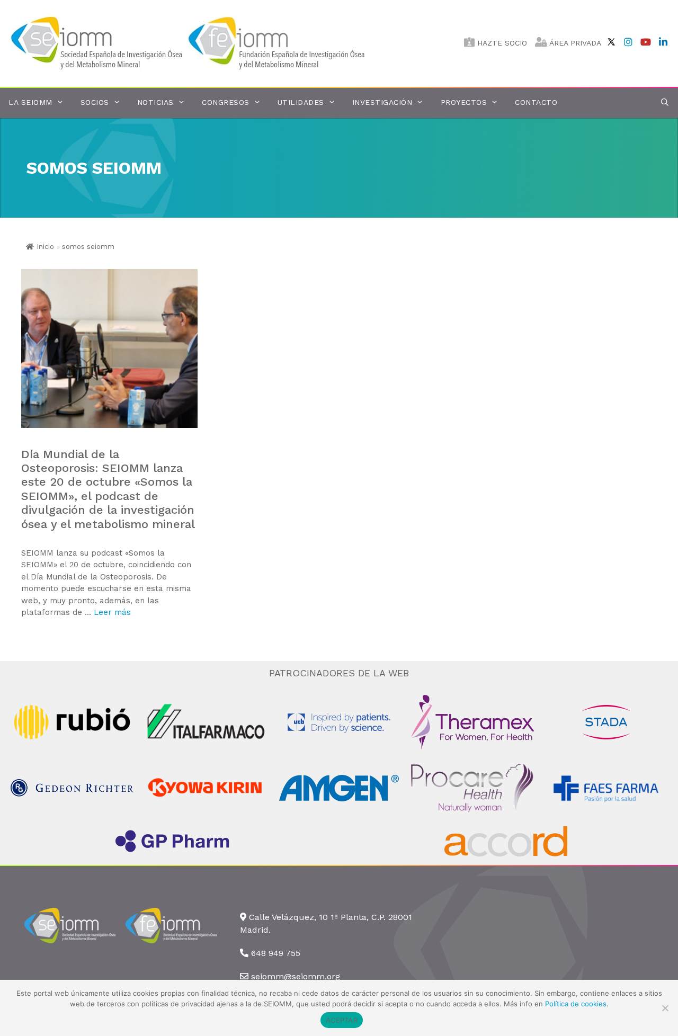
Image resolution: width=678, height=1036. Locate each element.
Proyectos (464, 102)
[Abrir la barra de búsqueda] (665, 102)
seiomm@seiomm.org (295, 976)
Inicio (45, 247)
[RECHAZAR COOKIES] (664, 1008)
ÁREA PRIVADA (574, 43)
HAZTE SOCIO (501, 43)
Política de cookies (575, 1003)
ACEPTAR (342, 1020)
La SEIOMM (30, 102)
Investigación (382, 102)
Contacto (536, 102)
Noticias (155, 102)
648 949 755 (275, 953)
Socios (95, 102)
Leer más (112, 612)
